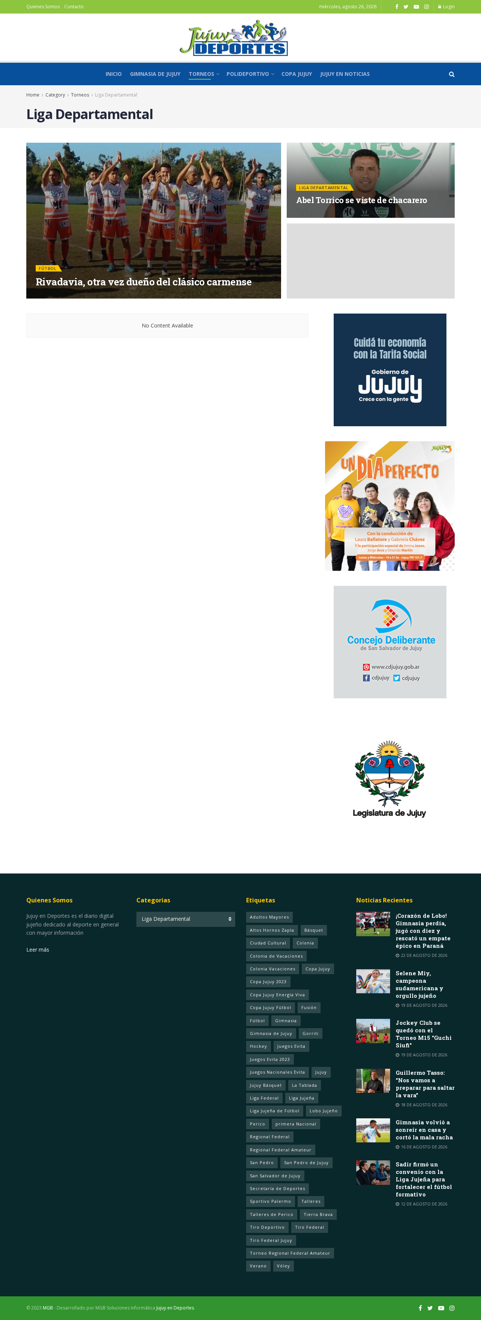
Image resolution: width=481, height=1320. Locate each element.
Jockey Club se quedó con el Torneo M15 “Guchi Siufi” (424, 1034)
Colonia (305, 943)
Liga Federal (264, 1098)
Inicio (114, 73)
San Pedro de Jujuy (306, 1162)
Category (55, 95)
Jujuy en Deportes (66, 296)
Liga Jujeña (302, 1098)
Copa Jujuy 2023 (268, 981)
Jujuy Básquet (266, 1085)
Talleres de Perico (271, 1214)
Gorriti (311, 1033)
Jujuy (321, 1072)
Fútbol (47, 268)
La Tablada (304, 1085)
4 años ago (312, 215)
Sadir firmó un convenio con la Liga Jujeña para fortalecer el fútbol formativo (424, 1179)
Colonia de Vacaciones (276, 956)
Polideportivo (248, 73)
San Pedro (262, 1162)
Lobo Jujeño (324, 1110)
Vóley (283, 1266)
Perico (257, 1124)
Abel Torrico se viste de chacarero (361, 200)
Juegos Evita (291, 1046)
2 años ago (108, 296)
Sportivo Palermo (270, 1201)
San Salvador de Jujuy (275, 1175)
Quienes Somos (43, 6)
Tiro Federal (309, 1227)
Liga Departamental (116, 95)
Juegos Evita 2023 (270, 1059)
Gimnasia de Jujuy (155, 73)
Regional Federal (270, 1136)
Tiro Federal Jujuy (271, 1240)
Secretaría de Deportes (277, 1188)
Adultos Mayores (269, 917)
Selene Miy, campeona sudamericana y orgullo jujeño (419, 984)
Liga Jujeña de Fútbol (274, 1110)
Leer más (37, 949)
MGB (48, 1308)
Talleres (311, 1201)
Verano (258, 1266)
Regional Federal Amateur (281, 1150)
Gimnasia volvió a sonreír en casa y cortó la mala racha (424, 1129)
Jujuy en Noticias (345, 73)
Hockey (258, 1046)
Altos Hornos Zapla (272, 930)
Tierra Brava (318, 1214)
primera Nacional (295, 1124)
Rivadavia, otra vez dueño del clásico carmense (143, 281)
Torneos (201, 73)
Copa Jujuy (296, 73)
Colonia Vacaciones (272, 969)
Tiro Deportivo (267, 1227)
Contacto (74, 6)
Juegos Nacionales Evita (277, 1072)
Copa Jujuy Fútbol (270, 1007)
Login (448, 6)
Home (32, 95)
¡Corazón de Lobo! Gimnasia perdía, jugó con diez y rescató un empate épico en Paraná (423, 930)
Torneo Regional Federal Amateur (290, 1253)
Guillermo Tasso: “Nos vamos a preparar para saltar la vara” (425, 1084)
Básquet (313, 930)
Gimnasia (286, 1020)
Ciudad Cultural (268, 943)
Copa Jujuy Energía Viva (277, 994)
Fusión (309, 1007)
